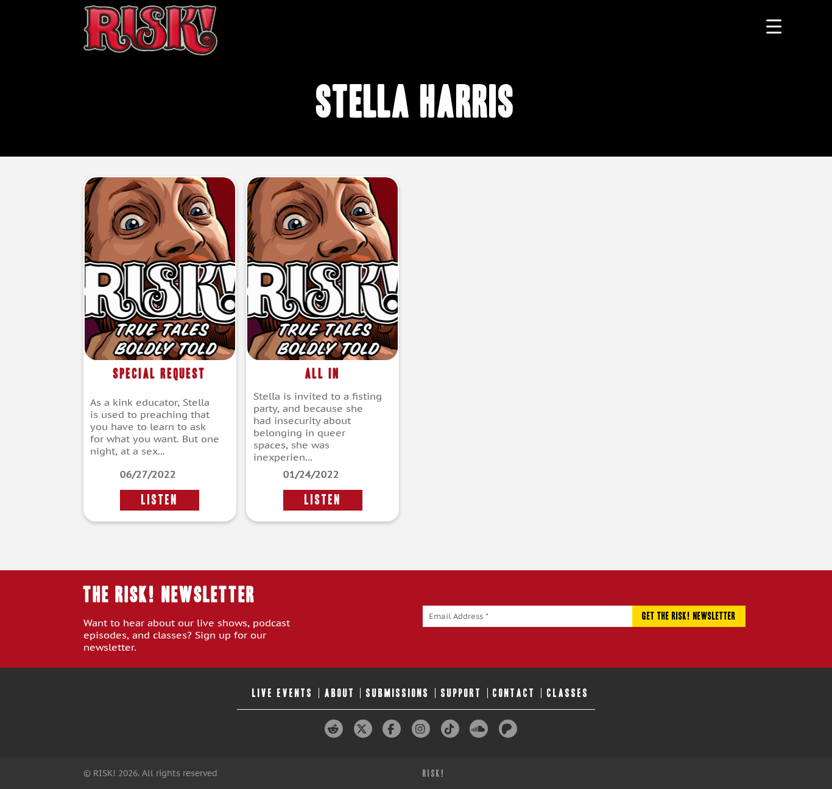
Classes (568, 693)
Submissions (397, 693)
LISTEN (159, 500)
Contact (514, 693)
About (340, 693)
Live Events (282, 693)
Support (461, 693)
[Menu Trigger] (774, 26)
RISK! (434, 773)
